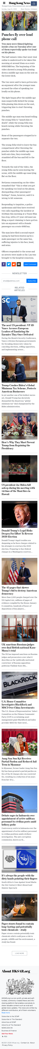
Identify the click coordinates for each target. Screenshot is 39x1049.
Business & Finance (9, 1031)
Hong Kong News (19, 3)
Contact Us (25, 1043)
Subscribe (32, 281)
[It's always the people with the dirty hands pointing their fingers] (19, 859)
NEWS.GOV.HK (7, 1028)
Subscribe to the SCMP (10, 1016)
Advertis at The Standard (11, 1025)
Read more (6, 1013)
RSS (5, 1036)
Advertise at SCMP (9, 1022)
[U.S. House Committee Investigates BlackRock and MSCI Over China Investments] (19, 685)
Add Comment (30, 264)
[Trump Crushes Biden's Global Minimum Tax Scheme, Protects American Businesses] (19, 369)
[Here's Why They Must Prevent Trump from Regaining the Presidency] (19, 426)
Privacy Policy (7, 1045)
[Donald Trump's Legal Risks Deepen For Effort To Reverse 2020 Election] (19, 514)
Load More (19, 953)
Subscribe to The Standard (12, 1019)
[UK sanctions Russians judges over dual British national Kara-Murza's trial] (19, 628)
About (32, 1043)
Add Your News (7, 1034)
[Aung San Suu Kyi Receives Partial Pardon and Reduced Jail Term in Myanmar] (19, 742)
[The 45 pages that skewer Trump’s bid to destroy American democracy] (19, 571)
